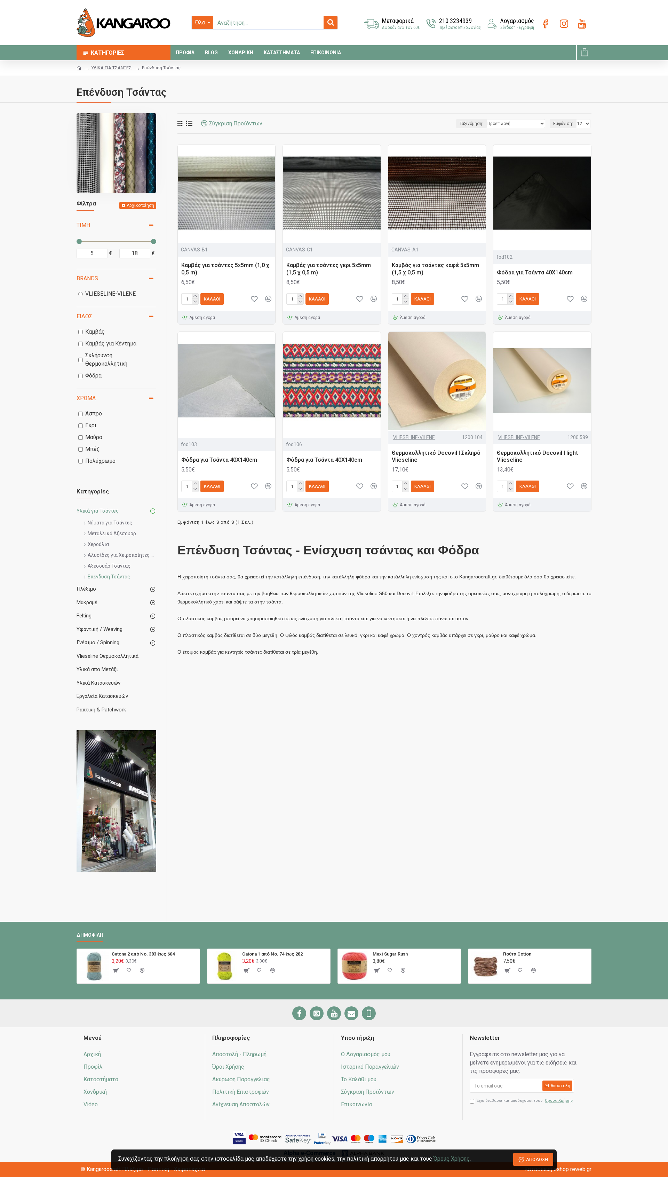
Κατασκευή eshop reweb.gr (557, 1169)
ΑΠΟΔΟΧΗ (537, 1159)
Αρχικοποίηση (140, 205)
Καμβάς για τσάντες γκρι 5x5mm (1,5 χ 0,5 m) (328, 269)
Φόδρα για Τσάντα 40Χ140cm (535, 272)
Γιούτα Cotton (517, 954)
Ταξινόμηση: (471, 123)
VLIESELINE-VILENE (414, 437)
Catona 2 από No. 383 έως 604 (143, 954)
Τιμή (83, 225)
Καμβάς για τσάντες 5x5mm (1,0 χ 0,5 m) (225, 269)
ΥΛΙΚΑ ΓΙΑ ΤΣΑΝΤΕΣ (112, 67)
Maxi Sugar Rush (390, 954)
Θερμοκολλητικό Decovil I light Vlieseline (537, 456)
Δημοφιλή (90, 935)
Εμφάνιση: (563, 123)
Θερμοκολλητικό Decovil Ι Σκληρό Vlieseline (436, 456)
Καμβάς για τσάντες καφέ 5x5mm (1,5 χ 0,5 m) (435, 269)
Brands (87, 278)
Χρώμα (86, 398)
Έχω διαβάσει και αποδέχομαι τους (525, 1100)
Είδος (84, 316)
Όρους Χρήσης (452, 1158)
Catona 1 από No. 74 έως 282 (272, 954)
